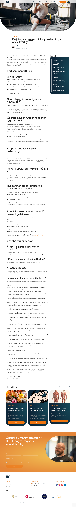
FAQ (7, 488)
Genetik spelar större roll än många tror (59, 76)
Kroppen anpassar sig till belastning (59, 72)
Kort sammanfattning (58, 60)
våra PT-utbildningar (38, 235)
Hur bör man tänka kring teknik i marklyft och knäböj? (60, 81)
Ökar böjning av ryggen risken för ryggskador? (58, 68)
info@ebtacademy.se (37, 485)
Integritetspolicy (30, 462)
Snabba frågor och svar (58, 90)
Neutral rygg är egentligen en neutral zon (60, 63)
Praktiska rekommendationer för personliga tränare (58, 86)
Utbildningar (9, 484)
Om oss (8, 486)
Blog (7, 490)
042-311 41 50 (35, 483)
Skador (15, 36)
